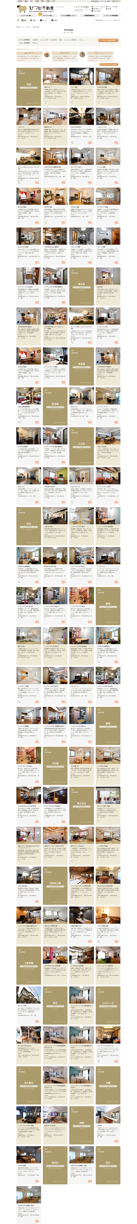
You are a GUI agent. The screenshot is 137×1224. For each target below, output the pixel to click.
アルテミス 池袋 (75, 247)
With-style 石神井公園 (50, 926)
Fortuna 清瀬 (22, 1165)
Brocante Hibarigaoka (24, 1046)
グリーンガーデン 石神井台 (105, 966)
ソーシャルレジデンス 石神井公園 (80, 886)
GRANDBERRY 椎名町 (25, 327)
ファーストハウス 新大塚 (25, 287)
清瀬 (108, 1083)
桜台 (29, 523)
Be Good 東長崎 (22, 446)
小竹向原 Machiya (49, 486)
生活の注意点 (97, 10)
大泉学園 (28, 963)
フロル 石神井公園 (102, 926)
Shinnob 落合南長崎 (24, 406)
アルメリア (21, 127)
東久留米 (28, 1083)
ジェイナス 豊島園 (23, 726)
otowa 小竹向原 (101, 446)
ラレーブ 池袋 (101, 247)
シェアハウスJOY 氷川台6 (25, 606)
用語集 (109, 8)
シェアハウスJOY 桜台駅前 (105, 526)
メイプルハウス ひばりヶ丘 (105, 1046)
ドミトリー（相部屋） (70, 39)
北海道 (20, 1)
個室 (60, 39)
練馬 (108, 603)
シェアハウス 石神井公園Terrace (27, 926)
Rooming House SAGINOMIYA (27, 806)
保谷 (55, 1003)
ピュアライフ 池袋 (102, 207)
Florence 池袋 (75, 207)
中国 (48, 1)
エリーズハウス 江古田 (103, 486)
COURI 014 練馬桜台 (24, 566)
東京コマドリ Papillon (77, 846)
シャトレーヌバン (102, 406)
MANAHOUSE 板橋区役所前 (52, 167)
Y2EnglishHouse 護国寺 (51, 247)
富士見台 (81, 803)
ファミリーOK (44, 39)
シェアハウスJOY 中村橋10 (52, 806)
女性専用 (35, 39)
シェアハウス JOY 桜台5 (78, 606)
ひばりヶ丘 (108, 1003)
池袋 (29, 84)
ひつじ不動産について (68, 15)
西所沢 (55, 1163)
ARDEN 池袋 (48, 207)
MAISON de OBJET (50, 1125)
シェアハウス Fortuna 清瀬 (26, 1125)
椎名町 (81, 284)
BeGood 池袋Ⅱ (22, 207)
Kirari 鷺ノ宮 (74, 766)
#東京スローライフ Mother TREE (54, 846)
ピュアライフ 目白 (76, 167)
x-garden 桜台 (48, 526)
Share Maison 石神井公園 (104, 886)
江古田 (81, 444)
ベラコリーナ (101, 566)
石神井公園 (55, 883)
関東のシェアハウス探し (23, 27)
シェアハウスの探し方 (99, 6)
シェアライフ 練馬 (23, 686)
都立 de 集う (21, 646)
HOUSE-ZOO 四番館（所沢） (79, 1165)
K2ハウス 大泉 (22, 1006)
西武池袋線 (36, 27)
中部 (37, 1)
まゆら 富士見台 (22, 886)
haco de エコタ (75, 486)
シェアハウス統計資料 (111, 15)
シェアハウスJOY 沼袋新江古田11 (54, 726)
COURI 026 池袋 (102, 87)
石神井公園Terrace (76, 926)
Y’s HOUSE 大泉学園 (77, 966)
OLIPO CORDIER (76, 127)
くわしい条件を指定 (108, 40)
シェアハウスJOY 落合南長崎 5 (53, 287)
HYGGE (99, 1125)
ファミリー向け (47, 15)
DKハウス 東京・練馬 (103, 806)
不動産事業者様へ (89, 15)
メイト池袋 (74, 87)
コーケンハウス (101, 127)
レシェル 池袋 (101, 167)
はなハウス (74, 406)
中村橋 (55, 763)
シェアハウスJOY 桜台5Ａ (52, 606)
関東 (31, 1)
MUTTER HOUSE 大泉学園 (52, 966)
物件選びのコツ (98, 8)
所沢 (108, 1163)
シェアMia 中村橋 (102, 766)
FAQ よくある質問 (113, 6)
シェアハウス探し (26, 15)
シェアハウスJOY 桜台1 (78, 566)
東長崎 (81, 364)
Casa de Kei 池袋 (23, 247)
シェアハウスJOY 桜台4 (78, 526)
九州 (53, 1)
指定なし (81, 39)
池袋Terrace (48, 127)
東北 (26, 1)
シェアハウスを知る (81, 7)
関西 (42, 1)
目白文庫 (99, 287)
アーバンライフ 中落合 (51, 367)
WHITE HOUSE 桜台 (50, 566)
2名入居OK (54, 39)
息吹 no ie (47, 87)
